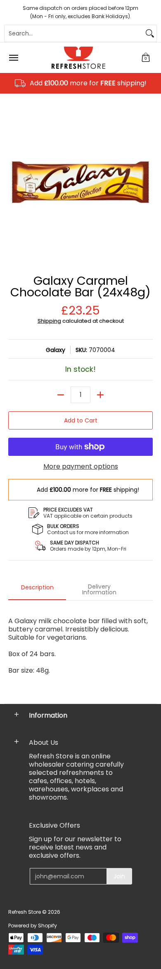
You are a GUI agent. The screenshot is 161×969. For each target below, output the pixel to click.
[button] (146, 57)
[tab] (37, 590)
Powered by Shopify (32, 925)
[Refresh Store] (78, 58)
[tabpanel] (80, 649)
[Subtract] (61, 394)
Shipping (49, 320)
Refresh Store (24, 911)
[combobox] (74, 33)
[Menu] (13, 57)
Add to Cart (80, 420)
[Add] (100, 394)
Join (119, 876)
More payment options (80, 466)
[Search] (149, 33)
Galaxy (55, 350)
